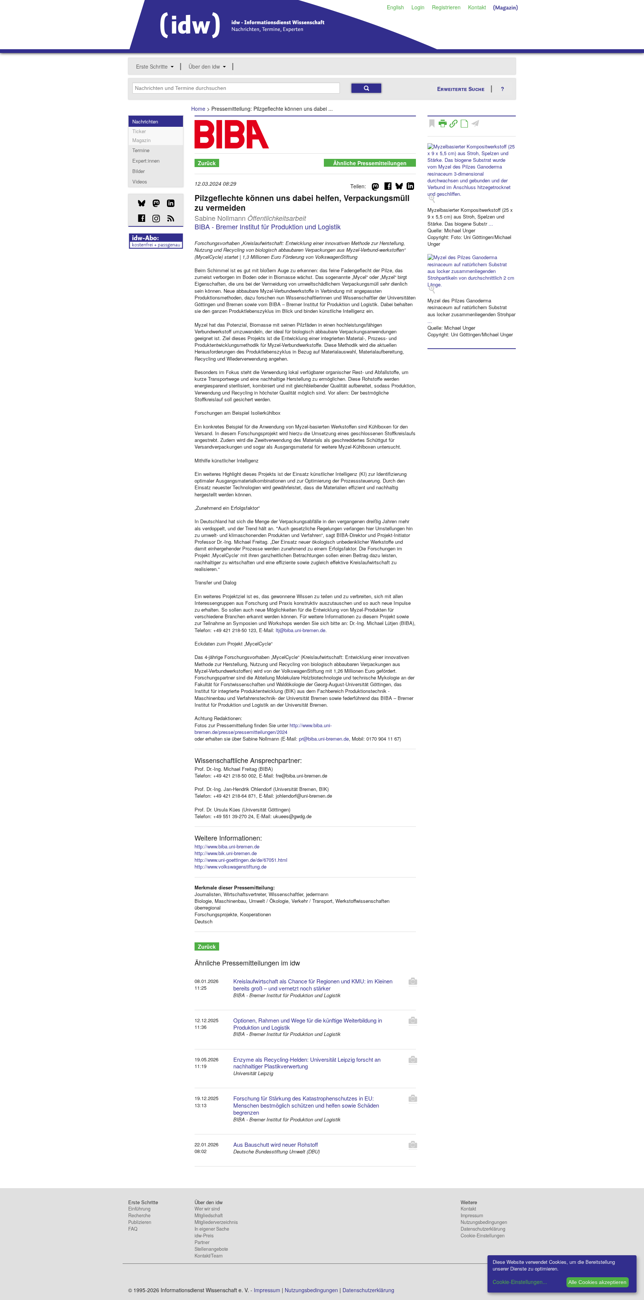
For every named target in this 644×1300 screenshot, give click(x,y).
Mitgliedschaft (208, 1215)
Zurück (207, 163)
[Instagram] (153, 218)
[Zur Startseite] (283, 46)
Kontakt (477, 7)
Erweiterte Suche (460, 88)
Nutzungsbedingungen (484, 1222)
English (395, 7)
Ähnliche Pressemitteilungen (370, 163)
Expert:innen (146, 160)
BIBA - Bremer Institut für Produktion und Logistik (268, 226)
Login (417, 7)
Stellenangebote (211, 1249)
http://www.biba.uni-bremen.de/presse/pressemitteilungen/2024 (263, 728)
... (491, 223)
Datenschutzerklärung (483, 1228)
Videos (139, 181)
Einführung (139, 1208)
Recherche (139, 1215)
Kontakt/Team (208, 1255)
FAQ (133, 1228)
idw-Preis (204, 1235)
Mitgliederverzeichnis (216, 1222)
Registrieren (446, 7)
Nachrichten (145, 121)
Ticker (139, 131)
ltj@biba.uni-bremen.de (300, 630)
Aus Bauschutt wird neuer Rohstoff (275, 1144)
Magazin (141, 140)
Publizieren (139, 1222)
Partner (202, 1242)
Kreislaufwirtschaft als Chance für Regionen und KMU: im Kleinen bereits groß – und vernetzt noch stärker (312, 984)
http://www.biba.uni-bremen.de (227, 846)
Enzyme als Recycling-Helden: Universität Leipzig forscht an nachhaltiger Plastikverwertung (307, 1062)
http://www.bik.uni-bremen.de (226, 853)
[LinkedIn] (167, 203)
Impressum (472, 1215)
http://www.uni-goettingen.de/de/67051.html (241, 859)
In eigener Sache (212, 1228)
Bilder (138, 171)
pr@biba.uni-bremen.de (324, 738)
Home (198, 108)
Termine (140, 150)
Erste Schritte (152, 66)
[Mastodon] (153, 203)
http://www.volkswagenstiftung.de (230, 866)
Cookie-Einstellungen (483, 1235)
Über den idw (204, 66)
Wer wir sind (207, 1208)
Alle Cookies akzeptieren (597, 1282)
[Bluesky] (138, 203)
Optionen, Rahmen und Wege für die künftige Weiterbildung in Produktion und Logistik (307, 1023)
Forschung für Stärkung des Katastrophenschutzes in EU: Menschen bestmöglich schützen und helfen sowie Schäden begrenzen (306, 1105)
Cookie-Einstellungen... (520, 1281)
